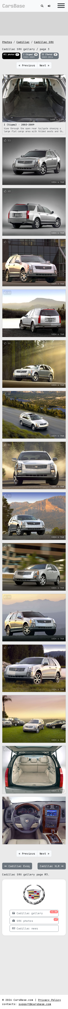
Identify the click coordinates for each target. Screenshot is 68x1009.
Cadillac (23, 42)
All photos (10, 54)
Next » (44, 65)
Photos (7, 42)
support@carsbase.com (34, 1004)
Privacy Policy (49, 1000)
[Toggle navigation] (60, 5)
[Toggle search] (42, 6)
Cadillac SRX (44, 42)
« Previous (27, 65)
